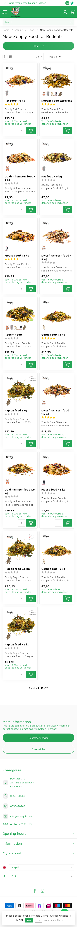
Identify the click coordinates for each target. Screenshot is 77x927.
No (38, 920)
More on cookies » (53, 920)
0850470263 (17, 795)
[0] (72, 11)
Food (31, 29)
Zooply (19, 29)
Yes (29, 920)
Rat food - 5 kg (51, 176)
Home (6, 29)
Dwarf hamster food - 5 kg (56, 257)
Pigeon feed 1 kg (16, 410)
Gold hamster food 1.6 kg (20, 491)
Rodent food (13, 334)
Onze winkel (38, 749)
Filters (36, 45)
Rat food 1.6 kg (15, 100)
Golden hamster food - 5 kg (20, 178)
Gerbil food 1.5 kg (53, 334)
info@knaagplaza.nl (21, 816)
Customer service (38, 737)
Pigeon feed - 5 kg (17, 644)
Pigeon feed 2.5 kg (17, 568)
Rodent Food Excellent (56, 100)
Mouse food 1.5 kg (17, 255)
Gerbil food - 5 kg (53, 568)
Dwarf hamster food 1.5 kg (55, 412)
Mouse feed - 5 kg (53, 489)
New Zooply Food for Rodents (56, 29)
